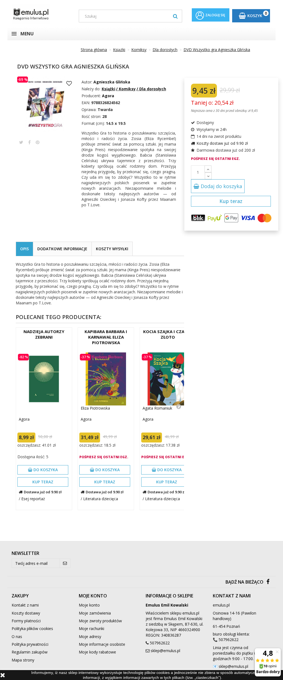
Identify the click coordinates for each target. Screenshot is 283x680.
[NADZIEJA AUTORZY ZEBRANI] (43, 378)
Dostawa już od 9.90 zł (43, 491)
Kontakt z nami (25, 605)
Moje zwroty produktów (100, 620)
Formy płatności (26, 620)
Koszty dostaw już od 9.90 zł (222, 143)
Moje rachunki (91, 628)
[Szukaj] (175, 16)
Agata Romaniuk (157, 408)
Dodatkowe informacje (62, 248)
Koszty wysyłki (112, 248)
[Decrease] (208, 175)
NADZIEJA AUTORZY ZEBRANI (43, 334)
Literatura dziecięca (100, 498)
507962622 (160, 642)
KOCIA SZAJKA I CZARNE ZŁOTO (167, 334)
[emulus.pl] (41, 14)
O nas (17, 636)
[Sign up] (65, 563)
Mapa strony (23, 660)
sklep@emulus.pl (165, 650)
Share (29, 142)
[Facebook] (267, 582)
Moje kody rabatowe (97, 652)
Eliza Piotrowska (95, 408)
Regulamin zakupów (30, 652)
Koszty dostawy (26, 613)
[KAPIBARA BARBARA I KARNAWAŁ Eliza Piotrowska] (105, 378)
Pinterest (37, 142)
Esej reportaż (33, 498)
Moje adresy (90, 636)
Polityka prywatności (30, 644)
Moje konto (89, 605)
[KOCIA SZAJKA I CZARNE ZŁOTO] (167, 378)
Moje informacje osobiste (102, 644)
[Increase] (208, 168)
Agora (24, 419)
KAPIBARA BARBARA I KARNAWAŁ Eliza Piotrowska (106, 337)
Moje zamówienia (95, 613)
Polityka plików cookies (32, 628)
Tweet (21, 142)
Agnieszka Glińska (111, 82)
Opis (24, 248)
